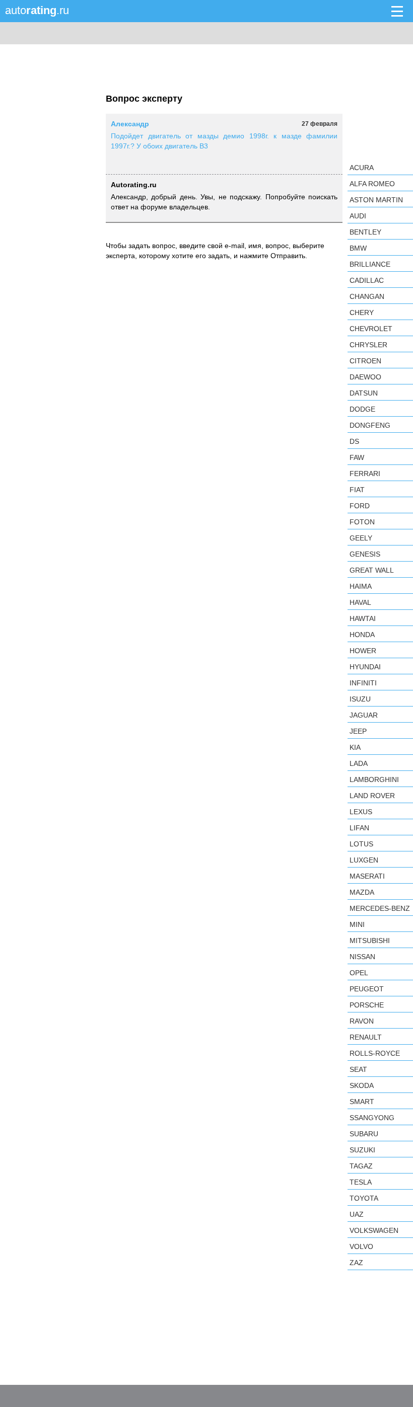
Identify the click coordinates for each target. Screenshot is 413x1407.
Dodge (362, 409)
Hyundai (365, 667)
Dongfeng (370, 425)
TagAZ (361, 1166)
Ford (360, 506)
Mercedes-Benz (380, 908)
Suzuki (362, 1150)
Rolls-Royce (375, 1053)
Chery (362, 312)
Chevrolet (371, 329)
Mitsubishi (370, 940)
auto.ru (37, 10)
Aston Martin (376, 200)
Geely (361, 538)
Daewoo (365, 377)
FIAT (357, 490)
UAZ (357, 1214)
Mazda (362, 892)
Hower (363, 651)
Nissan (362, 957)
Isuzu (360, 699)
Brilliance (370, 264)
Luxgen (364, 860)
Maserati (367, 876)
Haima (361, 586)
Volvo (361, 1246)
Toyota (364, 1198)
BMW (358, 248)
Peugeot (367, 989)
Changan (367, 296)
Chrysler (368, 345)
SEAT (358, 1069)
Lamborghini (374, 779)
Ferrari (365, 474)
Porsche (367, 1005)
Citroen (365, 361)
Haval (360, 602)
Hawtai (363, 618)
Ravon (362, 1021)
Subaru (364, 1134)
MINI (357, 924)
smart (362, 1102)
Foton (362, 522)
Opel (359, 973)
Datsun (364, 393)
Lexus (361, 812)
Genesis (365, 554)
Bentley (365, 232)
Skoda (362, 1085)
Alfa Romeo (372, 184)
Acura (362, 168)
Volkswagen (374, 1230)
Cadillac (367, 280)
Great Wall (372, 570)
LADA (359, 763)
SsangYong (372, 1118)
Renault (366, 1037)
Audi (358, 216)
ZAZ (356, 1263)
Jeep (358, 731)
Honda (362, 635)
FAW (357, 457)
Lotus (361, 844)
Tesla (361, 1182)
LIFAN (359, 828)
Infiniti (363, 683)
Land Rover (372, 796)
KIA (355, 747)
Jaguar (364, 715)
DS (354, 441)
